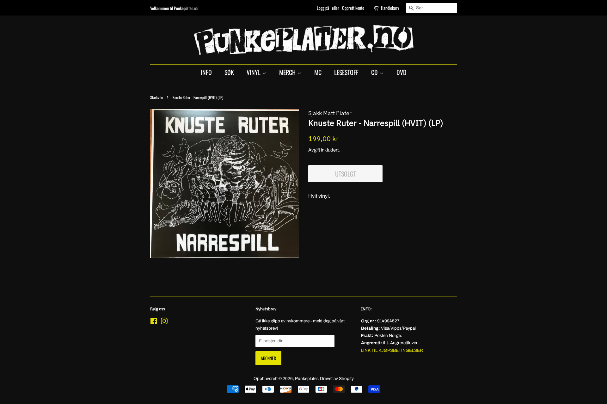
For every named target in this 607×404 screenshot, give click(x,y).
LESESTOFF (346, 72)
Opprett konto (353, 7)
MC (318, 72)
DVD (401, 72)
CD (375, 72)
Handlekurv (390, 7)
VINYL (254, 72)
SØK (229, 72)
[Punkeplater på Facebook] (153, 322)
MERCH (288, 72)
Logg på (323, 7)
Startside (156, 97)
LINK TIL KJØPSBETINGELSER (392, 350)
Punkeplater (306, 378)
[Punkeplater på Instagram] (164, 322)
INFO (206, 72)
